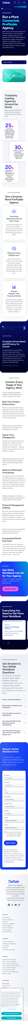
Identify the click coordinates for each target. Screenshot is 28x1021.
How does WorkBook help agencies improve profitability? (11, 723)
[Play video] (14, 75)
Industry (6, 817)
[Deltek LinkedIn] (9, 904)
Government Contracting (8, 949)
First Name (6, 775)
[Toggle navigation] (24, 3)
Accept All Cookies (11, 1018)
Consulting (5, 947)
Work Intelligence (6, 929)
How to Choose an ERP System (10, 963)
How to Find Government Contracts (11, 965)
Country (6, 824)
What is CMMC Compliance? (9, 967)
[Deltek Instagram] (19, 904)
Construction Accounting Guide (10, 971)
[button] (8, 643)
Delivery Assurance (7, 931)
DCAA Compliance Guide (8, 969)
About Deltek (5, 983)
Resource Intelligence (7, 927)
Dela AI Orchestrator (7, 919)
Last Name (6, 782)
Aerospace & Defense (7, 941)
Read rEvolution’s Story (8, 365)
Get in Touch (10, 843)
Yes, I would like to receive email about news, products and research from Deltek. (14, 834)
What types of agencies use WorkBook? (12, 706)
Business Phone (8, 803)
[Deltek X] (12, 904)
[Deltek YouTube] (16, 904)
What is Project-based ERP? (9, 961)
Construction (5, 945)
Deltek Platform (6, 917)
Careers (4, 987)
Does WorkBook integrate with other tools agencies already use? (11, 732)
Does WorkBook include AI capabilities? (11, 714)
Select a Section (7, 62)
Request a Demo (10, 589)
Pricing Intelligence (7, 925)
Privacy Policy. (10, 862)
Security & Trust (6, 985)
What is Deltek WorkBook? (11, 699)
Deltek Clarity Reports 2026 (9, 959)
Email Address (7, 796)
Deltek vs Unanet (6, 973)
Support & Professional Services (12, 627)
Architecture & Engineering (9, 943)
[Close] (21, 990)
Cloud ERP (4, 921)
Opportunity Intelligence (8, 923)
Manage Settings (11, 1009)
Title (5, 789)
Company (6, 810)
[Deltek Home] (6, 2)
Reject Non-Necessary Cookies (11, 1013)
